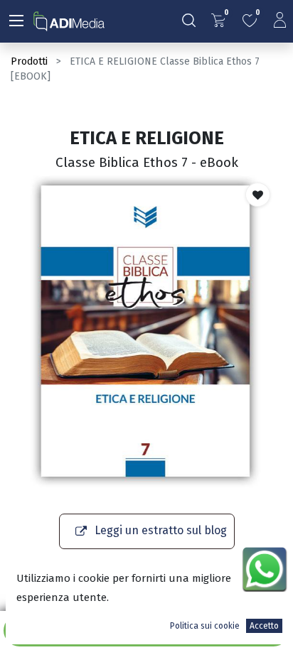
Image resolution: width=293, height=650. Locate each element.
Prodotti (29, 61)
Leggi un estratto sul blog (161, 530)
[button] (257, 195)
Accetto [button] (264, 626)
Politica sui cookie (205, 626)
